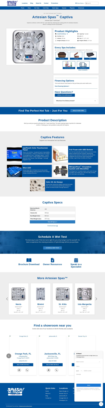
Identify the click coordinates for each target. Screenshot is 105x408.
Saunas (64, 8)
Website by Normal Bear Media (25, 406)
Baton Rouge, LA (63, 391)
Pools (22, 8)
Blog (31, 3)
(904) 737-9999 (52, 361)
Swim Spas (55, 8)
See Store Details (23, 364)
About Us (38, 3)
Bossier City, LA (63, 393)
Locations (25, 3)
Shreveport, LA (63, 400)
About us (48, 393)
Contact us (48, 398)
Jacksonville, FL (52, 354)
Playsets (72, 8)
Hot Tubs (36, 8)
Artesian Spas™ (53, 13)
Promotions (54, 3)
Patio (29, 8)
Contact (46, 3)
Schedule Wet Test (52, 248)
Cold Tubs (46, 8)
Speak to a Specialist (64, 95)
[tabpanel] (62, 56)
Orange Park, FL (23, 354)
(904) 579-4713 (23, 361)
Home (47, 391)
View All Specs (52, 222)
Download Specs (51, 226)
